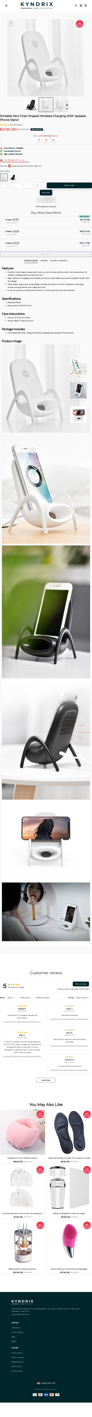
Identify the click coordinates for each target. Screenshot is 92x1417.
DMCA (14, 1341)
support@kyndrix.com (20, 1314)
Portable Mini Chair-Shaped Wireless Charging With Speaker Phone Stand (22, 1022)
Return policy (17, 1366)
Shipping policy (18, 1362)
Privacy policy (17, 1353)
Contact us (16, 1328)
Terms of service (18, 1357)
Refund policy (17, 1371)
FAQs (13, 1337)
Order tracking (17, 1332)
